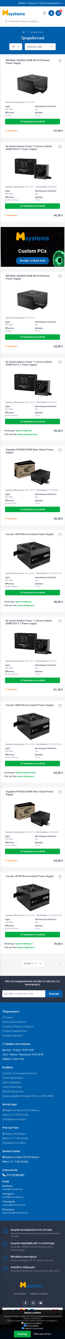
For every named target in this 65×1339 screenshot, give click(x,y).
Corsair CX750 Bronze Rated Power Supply (29, 876)
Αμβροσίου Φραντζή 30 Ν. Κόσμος (22, 1110)
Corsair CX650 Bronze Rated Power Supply (29, 705)
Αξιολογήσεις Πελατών (14, 1022)
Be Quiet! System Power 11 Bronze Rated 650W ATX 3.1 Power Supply (29, 622)
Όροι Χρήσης (20, 1293)
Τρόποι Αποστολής (12, 1087)
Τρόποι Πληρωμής (11, 1082)
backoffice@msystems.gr (15, 1212)
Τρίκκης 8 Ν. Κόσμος (15, 1134)
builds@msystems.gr (12, 1197)
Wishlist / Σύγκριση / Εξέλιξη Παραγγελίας (39, 3)
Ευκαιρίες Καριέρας (12, 1035)
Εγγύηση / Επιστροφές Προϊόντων (19, 1073)
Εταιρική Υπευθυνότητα (14, 1031)
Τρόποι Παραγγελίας (12, 1078)
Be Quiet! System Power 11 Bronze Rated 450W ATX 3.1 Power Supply (29, 148)
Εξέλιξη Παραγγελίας (13, 1091)
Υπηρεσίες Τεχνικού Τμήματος (18, 1026)
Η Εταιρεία (7, 1017)
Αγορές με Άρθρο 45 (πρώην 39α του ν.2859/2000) (27, 1096)
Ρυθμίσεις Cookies (38, 1293)
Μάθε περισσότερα (42, 1334)
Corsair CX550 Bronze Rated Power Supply (29, 534)
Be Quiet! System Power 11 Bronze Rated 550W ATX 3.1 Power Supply (29, 363)
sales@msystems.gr (12, 1189)
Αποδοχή (22, 1334)
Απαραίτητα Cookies (32, 1323)
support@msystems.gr (13, 1205)
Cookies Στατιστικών (33, 1328)
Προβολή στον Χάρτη (15, 1119)
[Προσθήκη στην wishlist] (59, 60)
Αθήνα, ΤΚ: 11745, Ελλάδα (15, 1115)
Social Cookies (32, 1326)
